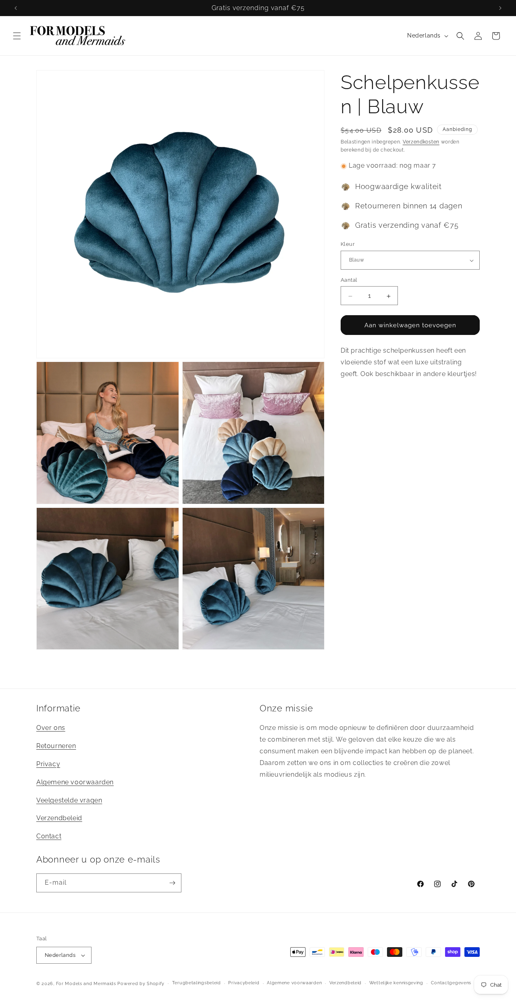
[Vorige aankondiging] (16, 8)
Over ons (50, 728)
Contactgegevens (451, 982)
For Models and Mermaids (86, 983)
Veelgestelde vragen (69, 800)
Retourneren (56, 746)
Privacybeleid (243, 982)
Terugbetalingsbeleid (196, 982)
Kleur (348, 244)
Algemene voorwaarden (75, 782)
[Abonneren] (172, 882)
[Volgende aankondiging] (500, 8)
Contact (48, 836)
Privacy (48, 764)
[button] (17, 36)
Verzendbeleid (59, 818)
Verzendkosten (421, 142)
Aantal (349, 280)
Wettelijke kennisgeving (396, 982)
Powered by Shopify (140, 983)
